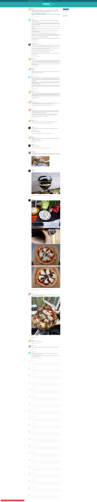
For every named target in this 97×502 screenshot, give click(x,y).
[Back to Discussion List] (1, 1)
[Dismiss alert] (23, 500)
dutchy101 (34, 46)
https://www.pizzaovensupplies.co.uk (36, 140)
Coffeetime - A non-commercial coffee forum (35, 0)
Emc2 (33, 341)
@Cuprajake (33, 138)
